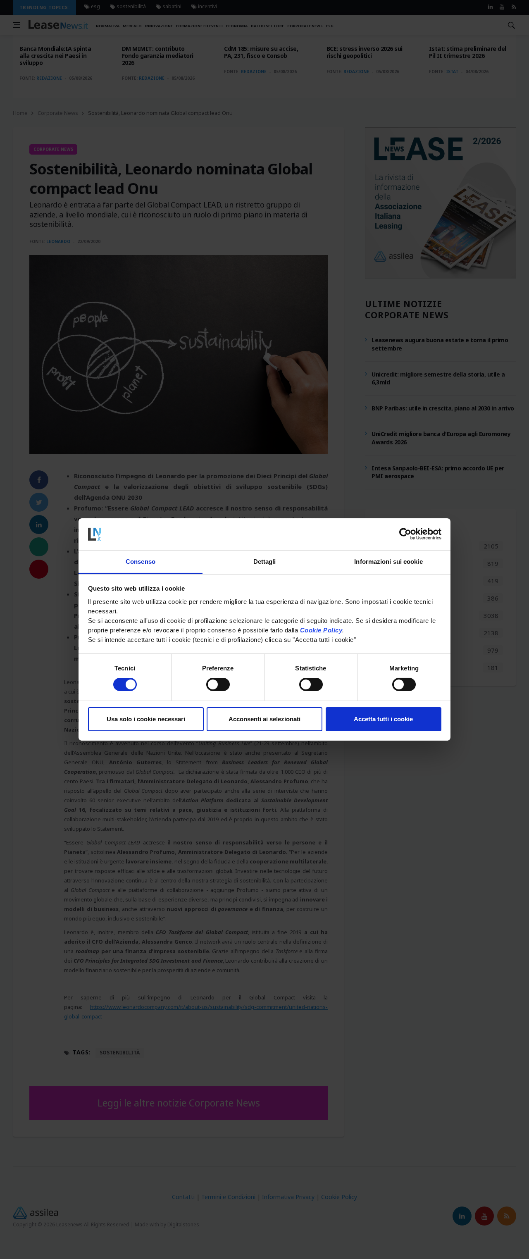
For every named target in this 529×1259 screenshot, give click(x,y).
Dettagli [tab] (264, 561)
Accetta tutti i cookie (383, 718)
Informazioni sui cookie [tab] (388, 561)
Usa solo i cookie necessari (146, 718)
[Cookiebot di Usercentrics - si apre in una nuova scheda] (405, 534)
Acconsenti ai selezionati (264, 718)
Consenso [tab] (140, 561)
